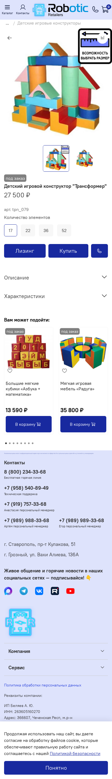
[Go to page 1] (6, 443)
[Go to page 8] (32, 443)
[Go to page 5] (21, 443)
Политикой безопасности (75, 753)
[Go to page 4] (17, 443)
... (7, 22)
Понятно (56, 767)
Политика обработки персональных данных (42, 685)
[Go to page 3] (13, 443)
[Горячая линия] (95, 10)
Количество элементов (27, 217)
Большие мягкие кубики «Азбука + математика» (23, 388)
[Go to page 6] (25, 443)
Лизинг (24, 250)
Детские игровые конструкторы (49, 23)
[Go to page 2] (10, 443)
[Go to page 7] (29, 443)
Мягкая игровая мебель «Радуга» (77, 385)
